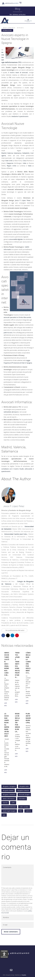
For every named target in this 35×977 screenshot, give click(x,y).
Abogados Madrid (8, 790)
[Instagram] (17, 965)
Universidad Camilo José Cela (15, 534)
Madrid (3, 153)
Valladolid (25, 153)
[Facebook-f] (7, 965)
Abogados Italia (24, 786)
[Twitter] (12, 965)
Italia (29, 166)
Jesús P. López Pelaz (22, 200)
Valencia (10, 153)
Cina (24, 161)
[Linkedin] (22, 965)
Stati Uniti (8, 161)
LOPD (13, 803)
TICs (20, 811)
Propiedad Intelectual (9, 807)
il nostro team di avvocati (18, 72)
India (24, 163)
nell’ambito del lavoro (11, 412)
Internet (5, 803)
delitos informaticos (9, 798)
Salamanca (17, 153)
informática (22, 798)
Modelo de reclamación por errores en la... (17, 723)
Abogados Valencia (23, 790)
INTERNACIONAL (7, 30)
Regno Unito (11, 166)
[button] (17, 960)
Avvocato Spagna (24, 794)
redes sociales (24, 807)
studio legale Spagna (9, 811)
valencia (28, 811)
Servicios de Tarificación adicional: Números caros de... (6, 664)
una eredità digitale (16, 239)
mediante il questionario (19, 116)
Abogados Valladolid (9, 794)
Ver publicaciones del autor (14, 630)
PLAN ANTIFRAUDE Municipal (28, 718)
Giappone (10, 163)
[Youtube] (27, 965)
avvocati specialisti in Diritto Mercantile (17, 317)
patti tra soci (8, 333)
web (4, 815)
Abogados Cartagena (9, 786)
